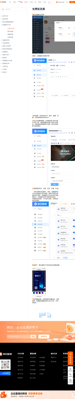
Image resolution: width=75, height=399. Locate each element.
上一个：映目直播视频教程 (42, 314)
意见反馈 (53, 361)
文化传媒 (20, 357)
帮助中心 (53, 357)
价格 (35, 2)
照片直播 (19, 1)
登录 (67, 2)
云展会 (41, 374)
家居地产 (20, 378)
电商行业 (20, 361)
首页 (10, 2)
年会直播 (32, 369)
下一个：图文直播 (49, 314)
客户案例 (31, 2)
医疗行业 (20, 369)
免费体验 (72, 2)
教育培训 (20, 365)
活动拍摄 (39, 2)
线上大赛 (32, 378)
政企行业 (20, 374)
